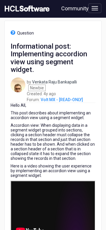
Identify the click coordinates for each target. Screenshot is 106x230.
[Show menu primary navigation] (94, 8)
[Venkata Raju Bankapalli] (18, 84)
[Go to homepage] (26, 9)
